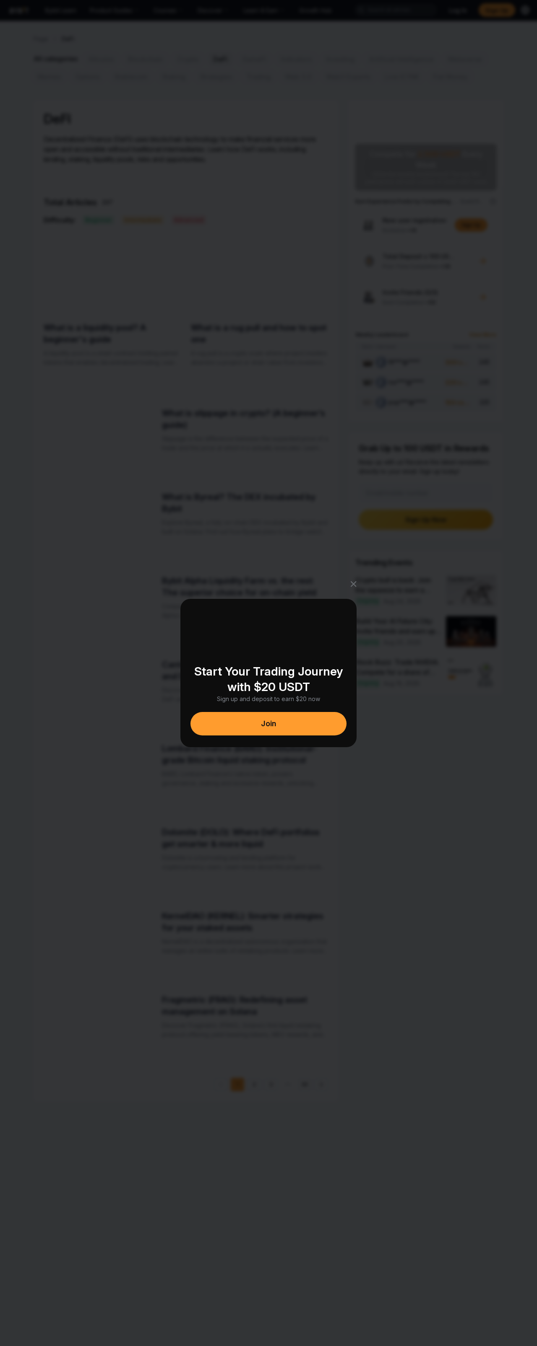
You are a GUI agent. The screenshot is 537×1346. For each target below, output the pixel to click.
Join (268, 723)
